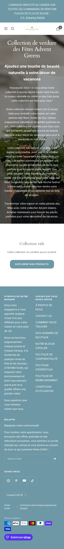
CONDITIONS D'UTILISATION (44, 388)
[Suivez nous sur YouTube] (24, 481)
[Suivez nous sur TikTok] (32, 481)
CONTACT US (44, 315)
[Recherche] (12, 28)
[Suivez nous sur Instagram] (8, 481)
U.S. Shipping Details (32, 17)
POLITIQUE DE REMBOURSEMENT (47, 378)
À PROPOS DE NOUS (44, 307)
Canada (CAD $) (15, 495)
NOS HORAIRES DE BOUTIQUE (47, 335)
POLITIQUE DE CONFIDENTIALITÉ (47, 356)
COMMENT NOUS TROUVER (46, 324)
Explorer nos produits (32, 264)
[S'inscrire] (54, 458)
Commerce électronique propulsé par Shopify (38, 507)
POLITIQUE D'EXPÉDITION (44, 367)
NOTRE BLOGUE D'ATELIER (45, 345)
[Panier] (58, 28)
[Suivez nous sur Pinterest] (16, 481)
